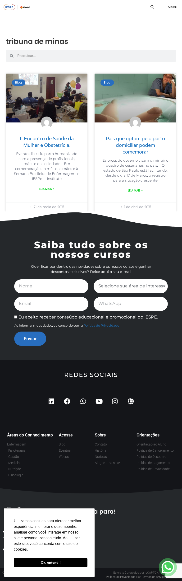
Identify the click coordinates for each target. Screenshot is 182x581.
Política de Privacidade (101, 325)
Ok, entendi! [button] (51, 562)
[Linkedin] (51, 401)
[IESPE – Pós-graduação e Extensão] (16, 7)
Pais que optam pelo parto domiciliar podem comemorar (135, 145)
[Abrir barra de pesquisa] (152, 7)
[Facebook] (67, 401)
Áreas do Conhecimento (30, 434)
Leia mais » (46, 189)
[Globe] (130, 401)
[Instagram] (115, 401)
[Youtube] (99, 401)
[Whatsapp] (83, 401)
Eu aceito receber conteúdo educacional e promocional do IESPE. (88, 317)
